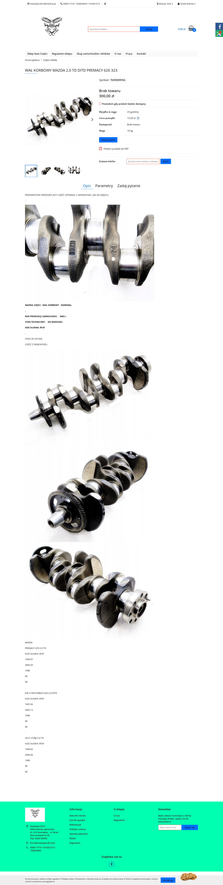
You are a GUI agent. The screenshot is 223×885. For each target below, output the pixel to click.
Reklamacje (75, 824)
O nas (118, 53)
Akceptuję (168, 880)
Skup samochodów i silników (93, 53)
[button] (75, 809)
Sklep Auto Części (37, 53)
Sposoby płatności (78, 833)
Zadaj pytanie (108, 139)
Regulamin (74, 842)
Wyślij (166, 161)
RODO (72, 838)
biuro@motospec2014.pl (42, 842)
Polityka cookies (77, 829)
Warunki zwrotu (77, 815)
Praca (129, 53)
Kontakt (141, 53)
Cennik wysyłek (77, 820)
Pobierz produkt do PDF (116, 148)
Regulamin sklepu (62, 53)
